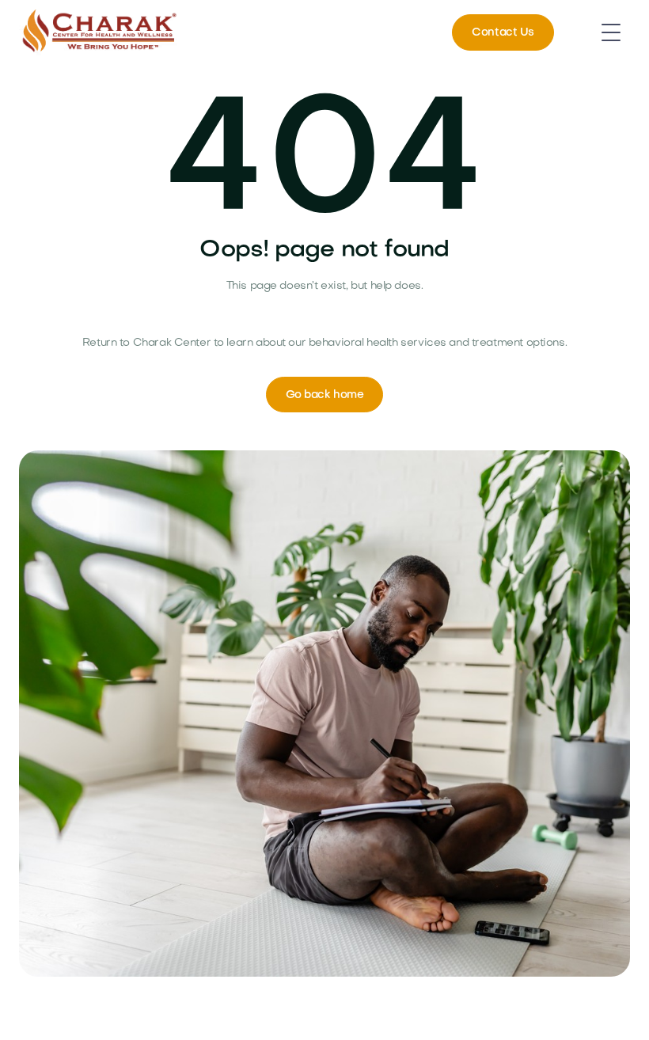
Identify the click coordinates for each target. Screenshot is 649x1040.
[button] (611, 32)
